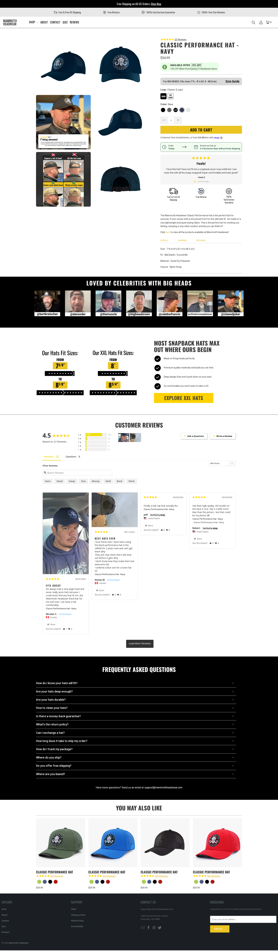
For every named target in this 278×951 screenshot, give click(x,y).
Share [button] (52, 624)
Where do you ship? (48, 757)
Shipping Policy (78, 915)
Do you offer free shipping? (53, 765)
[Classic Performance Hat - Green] (39, 882)
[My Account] (261, 22)
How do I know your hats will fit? (57, 683)
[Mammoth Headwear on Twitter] (159, 928)
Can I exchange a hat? (50, 732)
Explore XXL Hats (183, 398)
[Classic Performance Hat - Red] (55, 882)
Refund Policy (77, 921)
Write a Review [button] (224, 436)
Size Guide (232, 81)
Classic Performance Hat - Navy (61, 608)
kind (108, 481)
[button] (33, 22)
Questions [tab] (71, 456)
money (96, 481)
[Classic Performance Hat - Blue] (44, 882)
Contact (5, 921)
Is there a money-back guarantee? (58, 716)
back (119, 481)
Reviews (5, 932)
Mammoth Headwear (18, 943)
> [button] (139, 644)
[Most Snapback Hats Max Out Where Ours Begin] (86, 371)
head (60, 481)
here (168, 232)
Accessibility (77, 926)
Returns (200, 240)
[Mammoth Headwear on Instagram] (154, 928)
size (83, 481)
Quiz (4, 926)
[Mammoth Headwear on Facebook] (148, 928)
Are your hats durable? (51, 699)
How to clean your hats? (52, 708)
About (4, 915)
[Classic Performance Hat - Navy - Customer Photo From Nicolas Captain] (123, 437)
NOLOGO (170, 96)
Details (164, 240)
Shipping (182, 240)
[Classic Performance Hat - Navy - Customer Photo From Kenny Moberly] (135, 437)
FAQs (73, 909)
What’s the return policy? (52, 724)
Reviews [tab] (49, 456)
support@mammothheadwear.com (163, 787)
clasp (72, 481)
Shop (4, 909)
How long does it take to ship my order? (61, 741)
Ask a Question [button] (195, 436)
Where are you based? (50, 774)
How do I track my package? (54, 749)
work (132, 481)
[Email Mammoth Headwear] (143, 928)
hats (48, 481)
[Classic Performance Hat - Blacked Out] (50, 882)
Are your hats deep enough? (54, 691)
